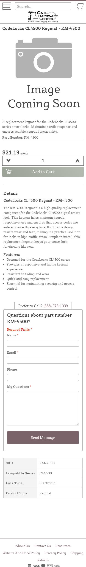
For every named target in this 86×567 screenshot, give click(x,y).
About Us (23, 546)
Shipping (77, 553)
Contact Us (42, 546)
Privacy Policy (55, 553)
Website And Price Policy (21, 553)
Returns (43, 560)
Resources (63, 546)
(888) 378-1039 (55, 305)
